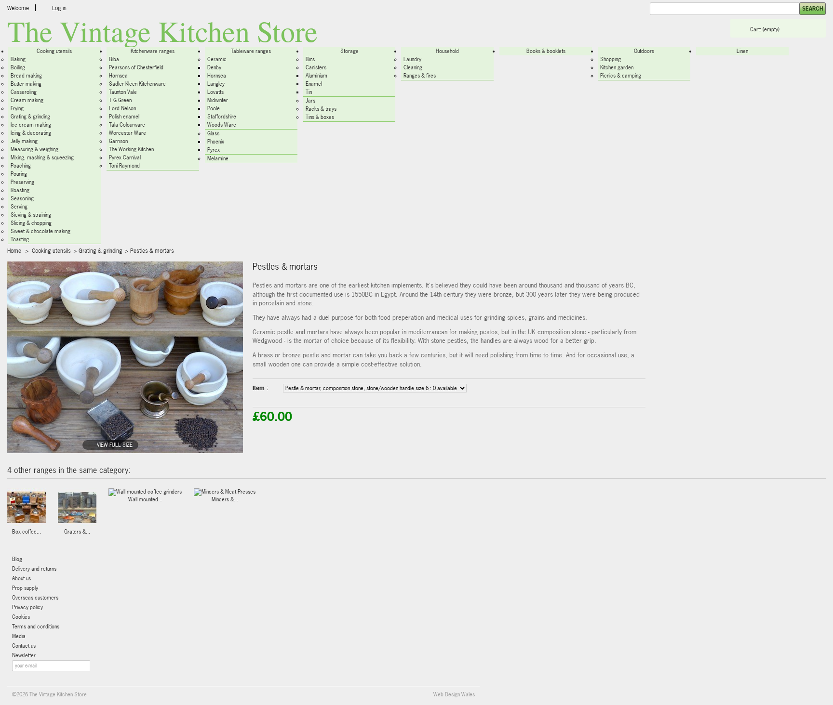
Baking (18, 59)
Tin (309, 92)
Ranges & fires (419, 75)
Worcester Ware (127, 133)
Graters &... (77, 531)
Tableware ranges (251, 51)
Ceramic (217, 59)
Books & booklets (545, 51)
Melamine (217, 158)
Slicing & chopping (31, 223)
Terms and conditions (35, 626)
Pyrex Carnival (125, 157)
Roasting (20, 190)
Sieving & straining (31, 214)
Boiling (18, 67)
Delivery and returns (34, 568)
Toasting (20, 239)
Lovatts (215, 92)
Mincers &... (225, 499)
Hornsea (118, 75)
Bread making (26, 75)
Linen (742, 51)
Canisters (316, 67)
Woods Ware (221, 124)
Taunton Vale (123, 92)
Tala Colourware (127, 124)
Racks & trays (321, 108)
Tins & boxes (320, 117)
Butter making (26, 83)
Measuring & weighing (34, 149)
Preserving (22, 182)
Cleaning (412, 67)
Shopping (610, 59)
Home (14, 251)
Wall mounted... (145, 499)
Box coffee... (26, 531)
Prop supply (25, 588)
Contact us (24, 645)
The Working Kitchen (131, 149)
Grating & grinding (30, 116)
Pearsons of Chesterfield (136, 67)
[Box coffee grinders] (26, 508)
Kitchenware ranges (153, 51)
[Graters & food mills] (77, 508)
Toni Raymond (124, 165)
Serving (19, 206)
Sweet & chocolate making (40, 231)
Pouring (19, 173)
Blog (17, 559)
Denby (214, 67)
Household (447, 51)
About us (21, 578)
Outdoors (644, 51)
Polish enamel (124, 116)
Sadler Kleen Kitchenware (137, 83)
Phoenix (215, 141)
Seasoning (22, 198)
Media (19, 636)
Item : (261, 388)
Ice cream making (31, 124)
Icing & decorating (31, 133)
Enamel (314, 83)
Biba (114, 59)
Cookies (21, 617)
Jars (310, 100)
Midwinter (217, 100)
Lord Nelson (122, 108)
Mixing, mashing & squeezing (42, 157)
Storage (349, 51)
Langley (216, 83)
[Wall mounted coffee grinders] (145, 492)
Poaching (21, 165)
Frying (17, 108)
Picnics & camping (620, 75)
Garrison (118, 141)
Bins (310, 59)
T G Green (120, 100)
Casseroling (24, 92)
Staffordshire (221, 116)
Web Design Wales (454, 694)
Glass (213, 133)
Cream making (27, 100)
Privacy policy (27, 607)
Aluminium (316, 75)
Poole (213, 108)
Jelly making (24, 141)
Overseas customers (35, 597)
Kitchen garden (616, 67)
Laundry (412, 59)
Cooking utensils (54, 51)
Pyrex (213, 149)
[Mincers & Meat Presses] (224, 492)
